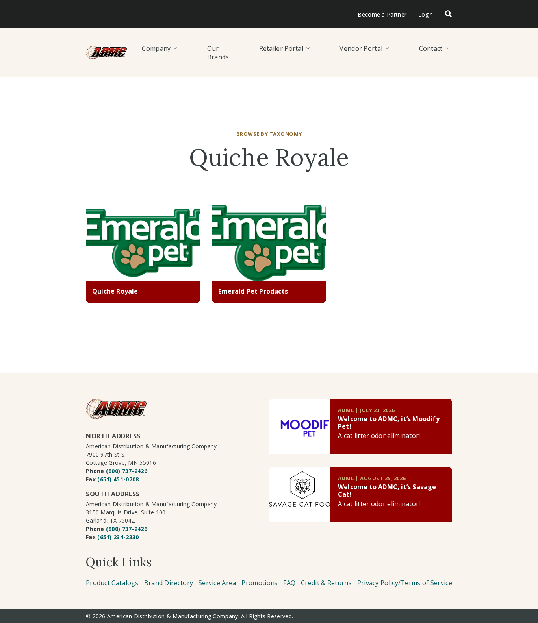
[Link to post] (299, 426)
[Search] (448, 14)
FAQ (289, 583)
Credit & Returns (326, 583)
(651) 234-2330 (118, 537)
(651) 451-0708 (118, 479)
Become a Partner (382, 14)
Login (425, 14)
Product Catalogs (112, 583)
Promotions (259, 583)
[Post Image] (143, 243)
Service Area (217, 583)
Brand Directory (168, 583)
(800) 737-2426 (126, 471)
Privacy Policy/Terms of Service (404, 583)
